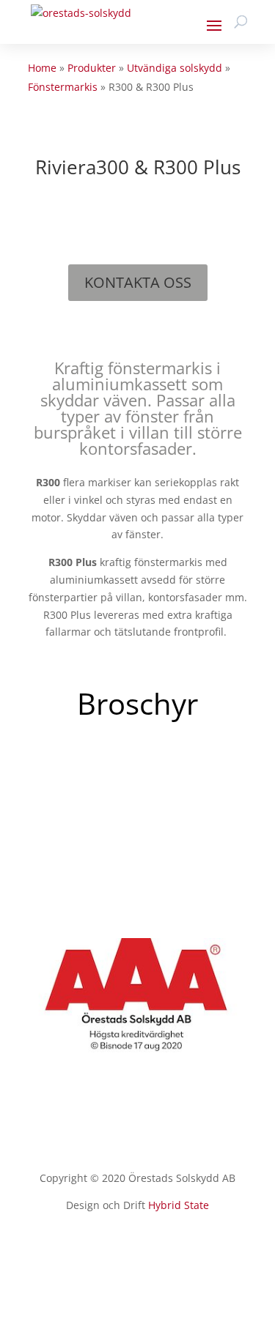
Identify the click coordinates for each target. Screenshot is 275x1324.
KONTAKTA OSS (137, 282)
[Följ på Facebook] (138, 1248)
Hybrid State (178, 1205)
